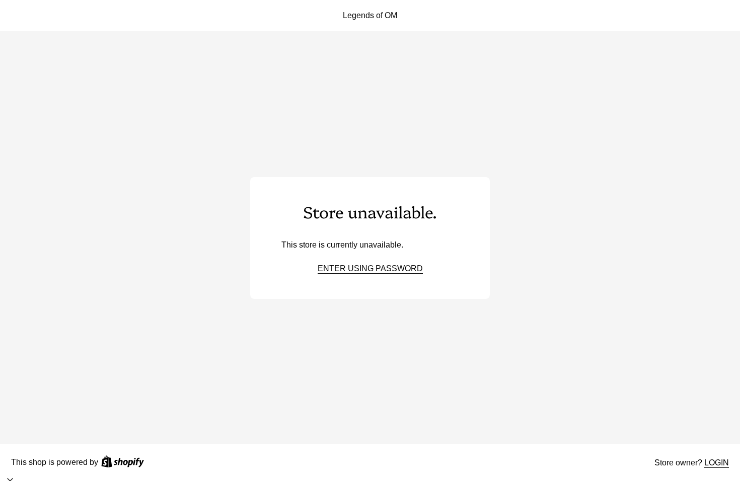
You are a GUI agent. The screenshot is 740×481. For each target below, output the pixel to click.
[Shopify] (122, 462)
